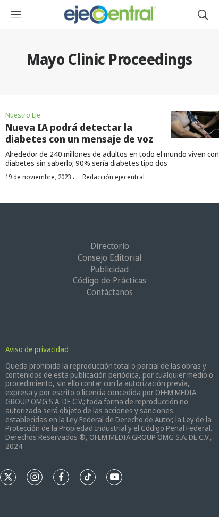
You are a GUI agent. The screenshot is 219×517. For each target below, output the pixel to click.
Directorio (109, 246)
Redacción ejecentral (113, 176)
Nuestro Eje (22, 115)
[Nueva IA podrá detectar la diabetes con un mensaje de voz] (195, 124)
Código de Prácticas (109, 280)
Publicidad (109, 269)
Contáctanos (110, 292)
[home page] (109, 14)
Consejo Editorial (109, 257)
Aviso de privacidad (37, 349)
